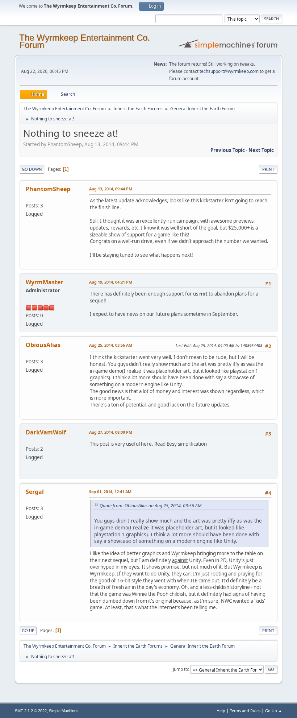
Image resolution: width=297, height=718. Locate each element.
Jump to (180, 669)
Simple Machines (64, 711)
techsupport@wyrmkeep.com (229, 71)
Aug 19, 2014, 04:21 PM (110, 282)
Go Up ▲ (273, 710)
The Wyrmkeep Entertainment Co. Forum (84, 41)
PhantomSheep (48, 189)
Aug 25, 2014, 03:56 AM (110, 345)
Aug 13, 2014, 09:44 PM (110, 188)
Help (221, 710)
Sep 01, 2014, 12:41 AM (110, 491)
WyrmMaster (44, 282)
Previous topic (227, 150)
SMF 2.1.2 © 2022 (31, 711)
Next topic (261, 150)
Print (268, 169)
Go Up (28, 630)
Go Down (32, 169)
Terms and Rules (245, 710)
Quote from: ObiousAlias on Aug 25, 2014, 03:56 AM (150, 506)
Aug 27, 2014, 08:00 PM (110, 432)
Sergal (35, 492)
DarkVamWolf (46, 432)
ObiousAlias (43, 345)
